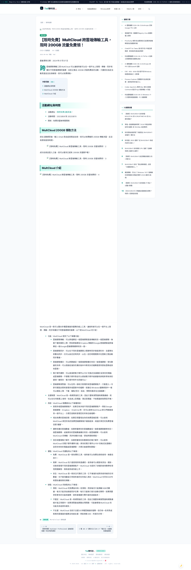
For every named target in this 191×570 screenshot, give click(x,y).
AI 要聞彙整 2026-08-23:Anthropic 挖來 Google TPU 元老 (138, 27)
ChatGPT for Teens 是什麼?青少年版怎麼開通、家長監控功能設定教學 (83, 2)
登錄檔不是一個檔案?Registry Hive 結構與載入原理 (138, 34)
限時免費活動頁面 (64, 112)
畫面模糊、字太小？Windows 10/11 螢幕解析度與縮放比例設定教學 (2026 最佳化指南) (139, 175)
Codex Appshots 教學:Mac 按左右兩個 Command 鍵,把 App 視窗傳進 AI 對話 (138, 88)
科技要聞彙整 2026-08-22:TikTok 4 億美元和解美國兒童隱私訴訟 (137, 2)
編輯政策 (89, 557)
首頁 (41, 22)
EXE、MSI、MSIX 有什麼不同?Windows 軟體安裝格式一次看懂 (138, 73)
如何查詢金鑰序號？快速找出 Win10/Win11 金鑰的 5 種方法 (138, 134)
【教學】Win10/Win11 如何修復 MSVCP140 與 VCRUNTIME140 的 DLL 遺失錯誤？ (138, 116)
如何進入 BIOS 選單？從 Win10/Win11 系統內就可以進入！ (139, 141)
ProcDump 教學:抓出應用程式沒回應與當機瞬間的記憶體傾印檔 (32, 2)
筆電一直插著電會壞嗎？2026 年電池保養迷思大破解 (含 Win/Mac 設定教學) (138, 126)
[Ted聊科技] (49, 8)
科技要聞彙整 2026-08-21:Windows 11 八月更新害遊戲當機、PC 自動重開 (138, 96)
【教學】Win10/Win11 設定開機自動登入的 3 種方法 (138, 158)
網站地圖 (107, 554)
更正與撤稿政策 (105, 557)
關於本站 (84, 554)
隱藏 (52, 82)
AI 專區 (78, 9)
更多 (139, 9)
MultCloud (55, 519)
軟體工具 (117, 9)
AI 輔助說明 (96, 557)
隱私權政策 (99, 554)
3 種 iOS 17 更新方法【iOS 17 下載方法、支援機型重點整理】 (95, 530)
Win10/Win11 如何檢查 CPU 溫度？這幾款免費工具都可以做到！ (138, 150)
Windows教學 (105, 9)
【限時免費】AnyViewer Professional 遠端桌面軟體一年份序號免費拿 (57, 530)
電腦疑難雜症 (91, 9)
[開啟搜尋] (149, 9)
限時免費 (49, 22)
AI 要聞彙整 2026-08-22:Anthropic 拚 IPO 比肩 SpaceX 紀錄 (138, 65)
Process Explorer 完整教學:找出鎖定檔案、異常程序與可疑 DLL (137, 80)
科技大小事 (130, 9)
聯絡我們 (91, 554)
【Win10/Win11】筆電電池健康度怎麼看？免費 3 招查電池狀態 (138, 192)
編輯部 (83, 557)
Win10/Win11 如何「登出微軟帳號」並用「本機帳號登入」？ (138, 165)
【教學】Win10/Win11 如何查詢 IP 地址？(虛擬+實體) (138, 184)
